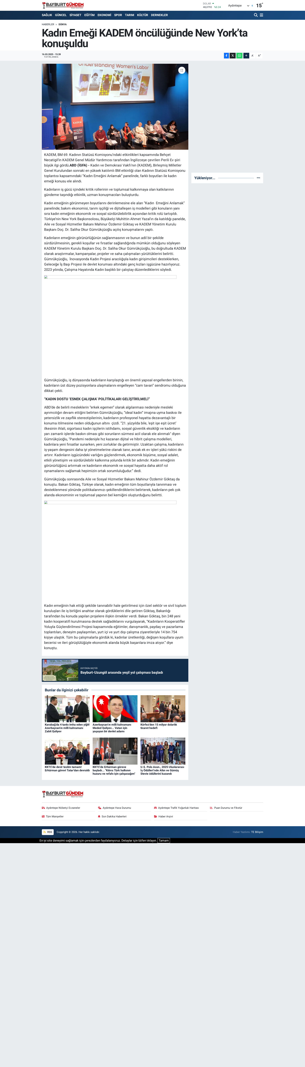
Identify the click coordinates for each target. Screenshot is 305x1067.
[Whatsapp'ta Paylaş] (239, 56)
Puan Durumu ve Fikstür (228, 807)
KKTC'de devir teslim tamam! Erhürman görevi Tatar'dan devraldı (67, 768)
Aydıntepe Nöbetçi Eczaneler (63, 807)
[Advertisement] (227, 117)
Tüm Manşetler (55, 816)
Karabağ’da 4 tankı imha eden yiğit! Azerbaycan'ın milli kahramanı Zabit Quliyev (67, 728)
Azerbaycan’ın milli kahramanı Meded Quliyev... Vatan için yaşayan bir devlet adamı (112, 728)
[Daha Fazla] (246, 56)
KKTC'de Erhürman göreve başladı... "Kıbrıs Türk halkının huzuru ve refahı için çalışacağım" (114, 770)
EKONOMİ (104, 15)
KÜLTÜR (142, 15)
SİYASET (75, 15)
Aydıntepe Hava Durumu (117, 807)
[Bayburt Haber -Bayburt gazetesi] (63, 5)
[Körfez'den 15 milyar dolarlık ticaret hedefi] (162, 708)
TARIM (129, 15)
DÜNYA (63, 24)
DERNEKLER (159, 15)
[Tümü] (258, 178)
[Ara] (256, 15)
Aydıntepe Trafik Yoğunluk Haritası (178, 807)
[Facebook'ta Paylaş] (226, 56)
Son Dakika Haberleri (114, 816)
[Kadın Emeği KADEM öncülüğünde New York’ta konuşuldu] (115, 107)
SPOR (118, 15)
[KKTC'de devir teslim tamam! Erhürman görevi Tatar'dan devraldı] (67, 751)
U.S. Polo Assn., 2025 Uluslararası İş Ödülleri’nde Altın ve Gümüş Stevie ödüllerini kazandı (162, 770)
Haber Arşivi (166, 816)
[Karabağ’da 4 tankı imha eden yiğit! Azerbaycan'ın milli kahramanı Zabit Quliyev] (67, 708)
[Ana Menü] (260, 15)
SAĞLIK (47, 15)
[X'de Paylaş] (233, 56)
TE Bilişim (257, 832)
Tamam (164, 840)
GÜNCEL (61, 15)
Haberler (48, 24)
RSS (49, 832)
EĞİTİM (89, 15)
